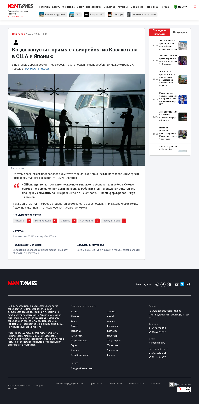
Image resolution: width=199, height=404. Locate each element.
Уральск (75, 350)
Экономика (68, 7)
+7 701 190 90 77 (157, 357)
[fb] (163, 284)
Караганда (112, 326)
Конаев (111, 355)
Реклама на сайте (136, 383)
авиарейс (42, 236)
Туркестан (112, 345)
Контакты (155, 383)
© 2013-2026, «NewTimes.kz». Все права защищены (25, 387)
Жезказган (112, 350)
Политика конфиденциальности (69, 383)
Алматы (111, 311)
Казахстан (20, 236)
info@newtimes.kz (158, 353)
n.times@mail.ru (157, 342)
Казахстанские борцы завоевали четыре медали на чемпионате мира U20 (168, 98)
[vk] (156, 284)
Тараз (74, 345)
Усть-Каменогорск (80, 355)
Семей (110, 316)
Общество (109, 7)
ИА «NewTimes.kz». (37, 68)
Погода (165, 7)
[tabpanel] (170, 95)
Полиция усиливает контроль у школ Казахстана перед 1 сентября (168, 133)
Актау (74, 321)
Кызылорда (77, 335)
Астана (74, 311)
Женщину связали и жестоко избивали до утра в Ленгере (168, 116)
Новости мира (94, 7)
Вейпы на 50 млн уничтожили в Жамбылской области (108, 249)
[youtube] (176, 284)
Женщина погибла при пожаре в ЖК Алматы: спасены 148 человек (168, 59)
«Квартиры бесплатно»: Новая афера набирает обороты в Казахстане (40, 251)
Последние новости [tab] (159, 32)
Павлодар (112, 335)
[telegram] (188, 284)
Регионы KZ (152, 7)
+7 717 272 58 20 (157, 328)
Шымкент (76, 316)
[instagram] (169, 284)
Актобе (111, 321)
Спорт (80, 7)
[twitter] (182, 284)
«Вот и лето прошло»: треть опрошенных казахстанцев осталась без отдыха (167, 78)
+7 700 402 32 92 (157, 332)
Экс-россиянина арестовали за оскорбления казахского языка (168, 44)
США (31, 236)
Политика (44, 7)
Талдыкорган (114, 340)
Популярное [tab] (180, 32)
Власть (56, 7)
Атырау (74, 326)
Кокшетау (76, 331)
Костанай (112, 331)
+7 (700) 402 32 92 (16, 17)
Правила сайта (96, 383)
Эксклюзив (137, 7)
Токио (53, 236)
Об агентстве (116, 383)
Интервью (123, 7)
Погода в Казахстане (82, 368)
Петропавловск (79, 340)
